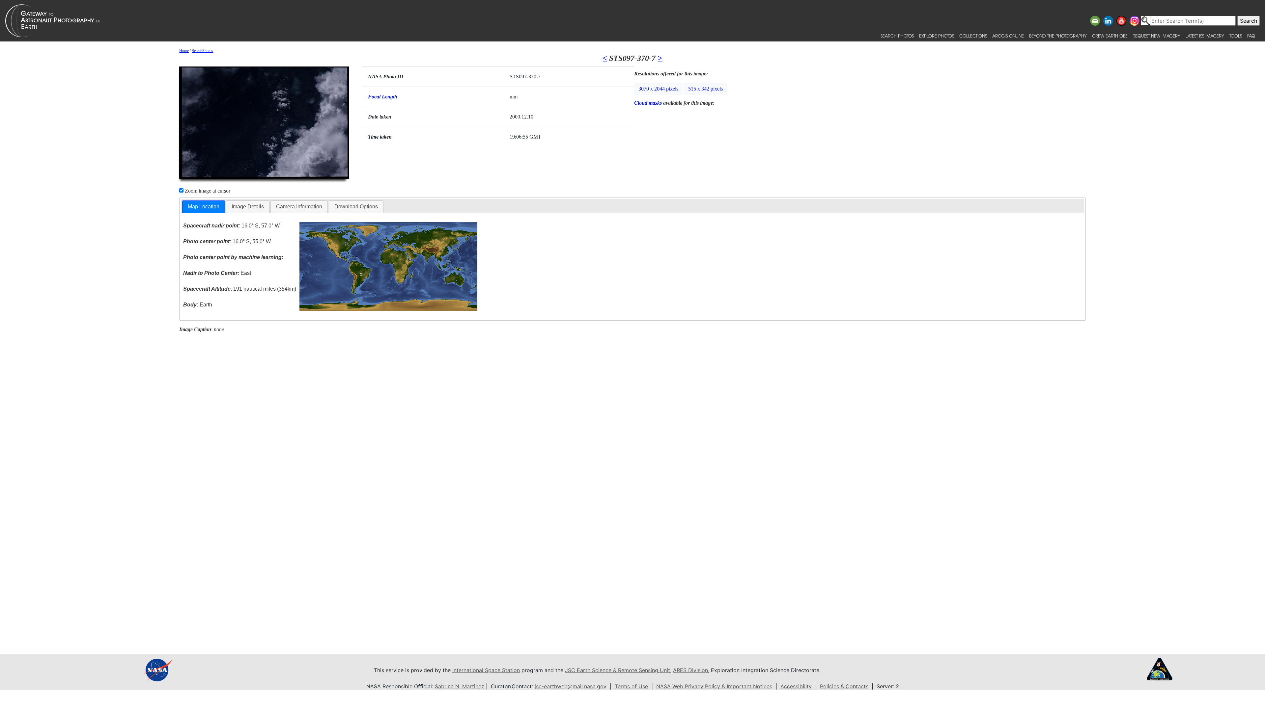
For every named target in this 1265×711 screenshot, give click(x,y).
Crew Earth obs (1109, 36)
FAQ (1251, 36)
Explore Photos (936, 36)
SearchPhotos (202, 50)
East (217, 273)
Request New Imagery (1156, 36)
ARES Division (690, 670)
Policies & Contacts (844, 686)
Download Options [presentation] (356, 206)
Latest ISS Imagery (1205, 36)
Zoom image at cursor (206, 191)
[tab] (203, 206)
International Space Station (486, 670)
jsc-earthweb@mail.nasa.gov (570, 686)
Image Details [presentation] (248, 206)
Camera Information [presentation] (299, 206)
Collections (973, 36)
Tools (1235, 36)
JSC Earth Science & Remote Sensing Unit (617, 670)
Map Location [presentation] (203, 206)
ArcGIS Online (1008, 36)
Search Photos (897, 36)
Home (184, 50)
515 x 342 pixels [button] (705, 89)
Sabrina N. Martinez (459, 686)
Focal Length (382, 96)
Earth (197, 304)
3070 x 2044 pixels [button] (658, 89)
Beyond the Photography (1058, 36)
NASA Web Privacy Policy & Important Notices (714, 686)
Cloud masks (648, 103)
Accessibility (796, 686)
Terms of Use (631, 686)
